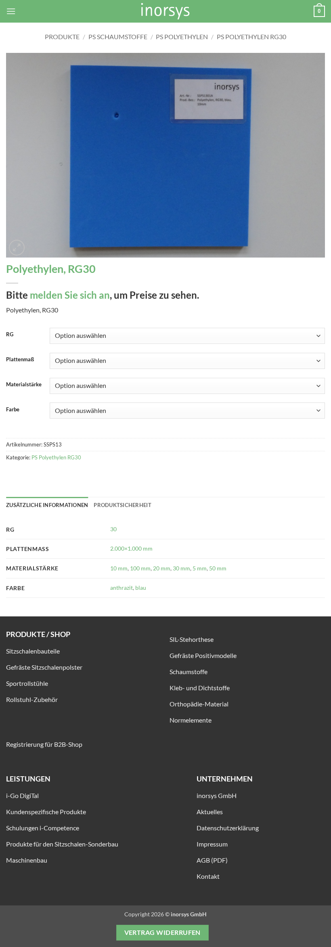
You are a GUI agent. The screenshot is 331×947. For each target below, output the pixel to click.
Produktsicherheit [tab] (122, 505)
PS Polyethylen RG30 (251, 36)
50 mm (217, 568)
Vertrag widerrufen (162, 932)
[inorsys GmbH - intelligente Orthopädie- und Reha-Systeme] (165, 11)
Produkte (62, 36)
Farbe (12, 410)
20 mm (161, 568)
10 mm (119, 568)
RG (9, 334)
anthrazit (121, 587)
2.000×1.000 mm (131, 548)
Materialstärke (24, 385)
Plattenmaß (20, 359)
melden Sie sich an (70, 295)
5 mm (200, 568)
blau (140, 587)
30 (113, 529)
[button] (11, 11)
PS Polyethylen (182, 36)
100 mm (140, 568)
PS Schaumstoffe (117, 36)
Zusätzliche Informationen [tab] (47, 505)
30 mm (181, 568)
